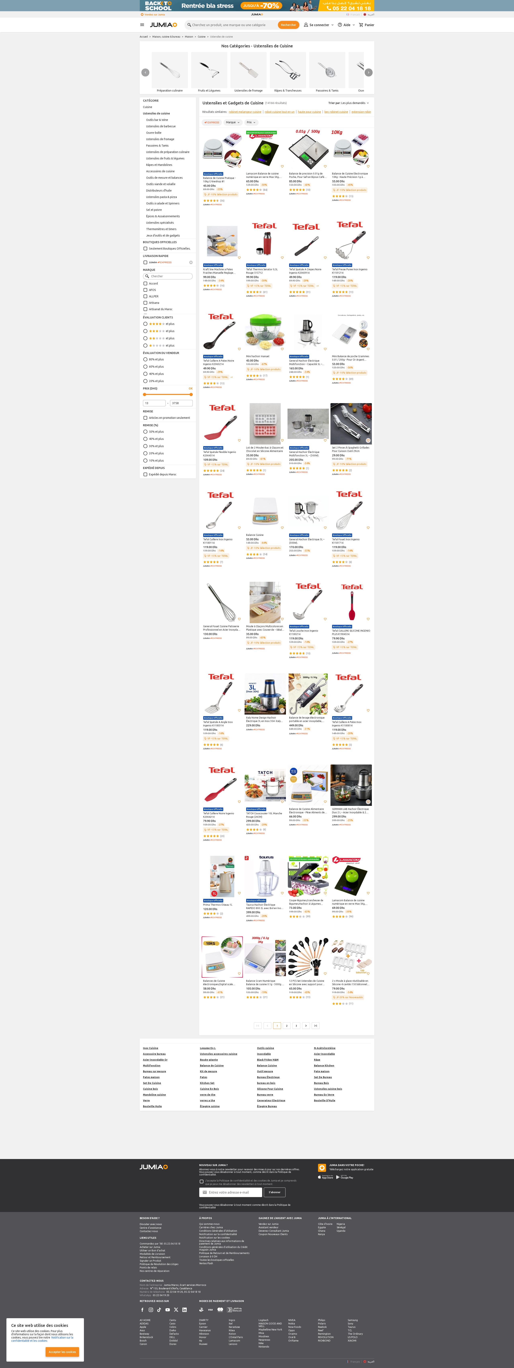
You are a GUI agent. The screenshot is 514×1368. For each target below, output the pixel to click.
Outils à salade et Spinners (162, 203)
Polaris (322, 1323)
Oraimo (292, 1333)
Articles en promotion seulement (169, 417)
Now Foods (294, 1327)
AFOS (152, 290)
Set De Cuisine (152, 1083)
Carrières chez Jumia (211, 1227)
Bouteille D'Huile (324, 1100)
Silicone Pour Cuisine (270, 1089)
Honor (202, 1337)
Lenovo (233, 1344)
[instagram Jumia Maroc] (151, 1310)
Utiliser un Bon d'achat (152, 1250)
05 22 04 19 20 (174, 1292)
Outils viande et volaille (160, 184)
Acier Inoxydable (324, 1054)
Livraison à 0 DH (208, 1256)
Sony (350, 1323)
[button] (239, 166)
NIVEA (291, 1320)
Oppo (291, 1330)
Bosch (143, 1340)
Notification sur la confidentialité (218, 1234)
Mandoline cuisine (154, 1094)
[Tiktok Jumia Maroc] (159, 1310)
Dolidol (173, 1340)
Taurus (351, 1327)
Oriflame (293, 1340)
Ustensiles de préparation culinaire (168, 152)
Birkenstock (146, 1337)
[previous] (145, 72)
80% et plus (156, 359)
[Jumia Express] (157, 262)
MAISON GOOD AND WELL (270, 1324)
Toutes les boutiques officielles (216, 1260)
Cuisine (202, 36)
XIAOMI (352, 1340)
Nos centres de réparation (154, 1271)
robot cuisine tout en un (280, 111)
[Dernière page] (316, 1025)
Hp (200, 1340)
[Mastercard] (220, 1310)
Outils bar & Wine (157, 119)
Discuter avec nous (151, 1224)
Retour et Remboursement (155, 1257)
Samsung (353, 1320)
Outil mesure (265, 1071)
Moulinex (264, 1336)
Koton (232, 1333)
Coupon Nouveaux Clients (273, 1234)
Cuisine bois (150, 1089)
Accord (153, 283)
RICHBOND (324, 1340)
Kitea (232, 1330)
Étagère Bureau (267, 1106)
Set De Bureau (323, 1077)
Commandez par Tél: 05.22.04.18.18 (160, 1243)
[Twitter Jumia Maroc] (176, 1310)
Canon (143, 1344)
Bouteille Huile (152, 1106)
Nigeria (341, 1224)
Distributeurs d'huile (159, 190)
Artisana (154, 302)
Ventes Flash (206, 1263)
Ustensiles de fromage (160, 139)
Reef (320, 1330)
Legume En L (208, 1048)
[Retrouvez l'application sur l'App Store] (325, 1177)
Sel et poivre (154, 209)
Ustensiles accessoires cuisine (218, 1054)
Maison (189, 36)
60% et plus (156, 366)
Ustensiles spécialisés (160, 222)
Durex (172, 1344)
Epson (202, 1323)
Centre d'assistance (150, 1227)
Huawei (203, 1344)
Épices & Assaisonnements (163, 216)
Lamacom (234, 1340)
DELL (172, 1337)
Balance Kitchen (324, 1065)
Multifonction (151, 1065)
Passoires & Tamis (157, 145)
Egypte (322, 1227)
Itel (231, 1323)
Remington (324, 1333)
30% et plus (156, 446)
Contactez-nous (149, 1231)
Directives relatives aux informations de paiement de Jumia (221, 1242)
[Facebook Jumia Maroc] (142, 1310)
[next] (369, 72)
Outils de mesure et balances (164, 177)
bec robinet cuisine (336, 111)
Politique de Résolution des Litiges (159, 1264)
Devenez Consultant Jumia (274, 1230)
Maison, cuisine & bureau (166, 36)
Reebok (322, 1327)
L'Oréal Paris (236, 1337)
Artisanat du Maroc (160, 309)
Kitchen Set (207, 1083)
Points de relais (148, 1267)
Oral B (292, 1337)
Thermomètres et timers (161, 229)
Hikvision (204, 1333)
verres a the (207, 1100)
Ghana (321, 1230)
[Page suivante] (306, 1025)
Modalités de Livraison (152, 1254)
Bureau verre (265, 1094)
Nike (261, 1343)
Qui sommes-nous (209, 1224)
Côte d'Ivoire (325, 1224)
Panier (369, 25)
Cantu (172, 1320)
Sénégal (341, 1227)
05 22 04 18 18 (192, 1292)
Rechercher (288, 25)
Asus (142, 1330)
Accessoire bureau (154, 1054)
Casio (172, 1323)
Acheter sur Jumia (150, 1247)
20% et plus (156, 381)
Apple (143, 1327)
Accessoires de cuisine (160, 171)
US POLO (353, 1337)
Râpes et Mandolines (159, 164)
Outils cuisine (265, 1048)
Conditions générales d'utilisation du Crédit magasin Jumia (223, 1248)
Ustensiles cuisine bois (328, 1089)
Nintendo (264, 1346)
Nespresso (264, 1339)
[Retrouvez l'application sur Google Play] (344, 1177)
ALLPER (153, 296)
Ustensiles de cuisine (156, 113)
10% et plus (156, 460)
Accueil (144, 36)
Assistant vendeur (268, 1227)
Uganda (341, 1230)
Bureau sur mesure (154, 1071)
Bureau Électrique (268, 1077)
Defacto (174, 1333)
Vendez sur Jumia (155, 14)
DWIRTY (203, 1320)
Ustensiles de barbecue (161, 126)
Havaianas (205, 1330)
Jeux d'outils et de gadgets (163, 235)
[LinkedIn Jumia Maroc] (184, 1310)
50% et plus (156, 431)
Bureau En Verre (324, 1094)
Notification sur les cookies (214, 1237)
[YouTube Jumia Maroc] (167, 1310)
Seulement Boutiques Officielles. (170, 248)
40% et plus (156, 373)
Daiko (172, 1330)
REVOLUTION (325, 1337)
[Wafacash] (234, 1310)
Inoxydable (264, 1054)
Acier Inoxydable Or (155, 1059)
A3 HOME (145, 1320)
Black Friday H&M (267, 1059)
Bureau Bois (321, 1083)
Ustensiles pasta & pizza (161, 197)
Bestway (144, 1333)
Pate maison (321, 1071)
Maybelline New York (270, 1329)
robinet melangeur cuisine (245, 111)
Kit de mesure (208, 1071)
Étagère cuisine (210, 1106)
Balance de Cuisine (212, 1065)
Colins (172, 1327)
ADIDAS (144, 1323)
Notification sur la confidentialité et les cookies (42, 1339)
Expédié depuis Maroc (162, 474)
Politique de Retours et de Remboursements (224, 1253)
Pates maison (151, 1077)
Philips (321, 1320)
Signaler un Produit (150, 1260)
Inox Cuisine (150, 1048)
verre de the (207, 1094)
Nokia (291, 1323)
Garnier (203, 1327)
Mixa (261, 1333)
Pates (203, 1077)
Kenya (321, 1234)
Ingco (232, 1320)
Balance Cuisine (267, 1065)
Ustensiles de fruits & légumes (165, 158)
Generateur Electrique (271, 1100)
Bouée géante (209, 1059)
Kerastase (234, 1327)
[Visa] (210, 1310)
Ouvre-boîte (153, 132)
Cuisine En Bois (209, 1089)
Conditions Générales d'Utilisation (218, 1230)
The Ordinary (355, 1333)
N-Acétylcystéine (325, 1048)
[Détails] (191, 262)
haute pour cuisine (309, 111)
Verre (146, 1100)
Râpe (317, 1059)
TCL (350, 1330)
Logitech (263, 1320)
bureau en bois (266, 1083)
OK (191, 388)
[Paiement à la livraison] (202, 1310)
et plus (170, 323)
